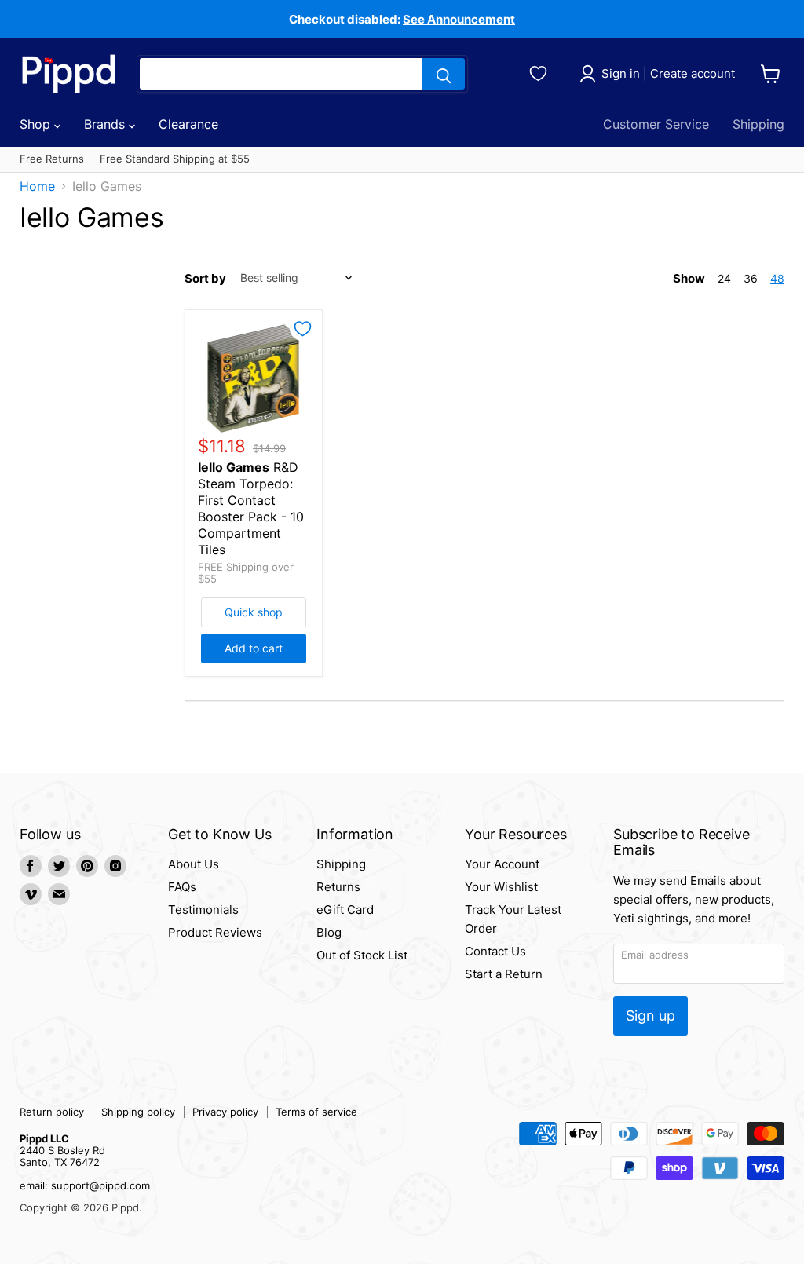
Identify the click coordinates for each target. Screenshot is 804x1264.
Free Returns (52, 159)
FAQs (182, 886)
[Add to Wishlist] (303, 329)
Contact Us (495, 951)
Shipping (758, 124)
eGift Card (345, 909)
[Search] (443, 74)
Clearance (188, 124)
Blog (329, 932)
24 (724, 278)
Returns (338, 886)
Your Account (502, 864)
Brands (106, 124)
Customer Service (656, 124)
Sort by (205, 278)
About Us (193, 864)
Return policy (52, 1111)
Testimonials (203, 909)
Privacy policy (225, 1111)
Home (37, 186)
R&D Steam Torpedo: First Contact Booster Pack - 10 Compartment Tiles (251, 508)
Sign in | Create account (668, 73)
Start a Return (504, 973)
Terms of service (316, 1111)
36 (751, 278)
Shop (37, 124)
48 (777, 278)
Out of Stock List (361, 955)
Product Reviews (215, 932)
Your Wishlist (501, 886)
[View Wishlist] (540, 71)
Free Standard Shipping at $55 (175, 159)
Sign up (650, 1015)
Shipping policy (138, 1111)
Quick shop (254, 612)
